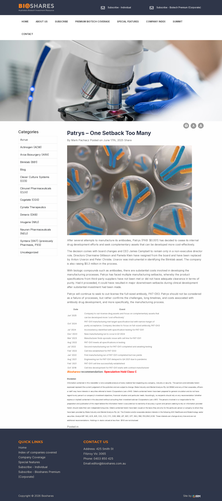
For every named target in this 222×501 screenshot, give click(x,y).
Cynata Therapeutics (33, 207)
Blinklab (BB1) (28, 162)
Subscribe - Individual (32, 467)
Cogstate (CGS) (29, 199)
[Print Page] (186, 125)
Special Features (128, 21)
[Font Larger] (201, 125)
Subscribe (61, 21)
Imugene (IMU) (29, 222)
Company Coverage (31, 457)
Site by (187, 495)
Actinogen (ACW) (31, 147)
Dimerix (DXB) (29, 214)
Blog (23, 169)
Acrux (24, 139)
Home (25, 21)
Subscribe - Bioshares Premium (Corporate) (39, 474)
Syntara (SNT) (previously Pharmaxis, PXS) (36, 242)
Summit (178, 21)
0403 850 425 (103, 458)
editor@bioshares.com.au (108, 463)
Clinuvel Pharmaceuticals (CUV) (35, 190)
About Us (42, 21)
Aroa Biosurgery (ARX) (34, 154)
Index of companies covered (37, 452)
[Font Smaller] (193, 126)
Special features (29, 462)
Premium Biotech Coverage (92, 21)
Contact (27, 34)
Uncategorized (29, 252)
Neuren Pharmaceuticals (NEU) (35, 231)
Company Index (155, 21)
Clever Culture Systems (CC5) (34, 179)
